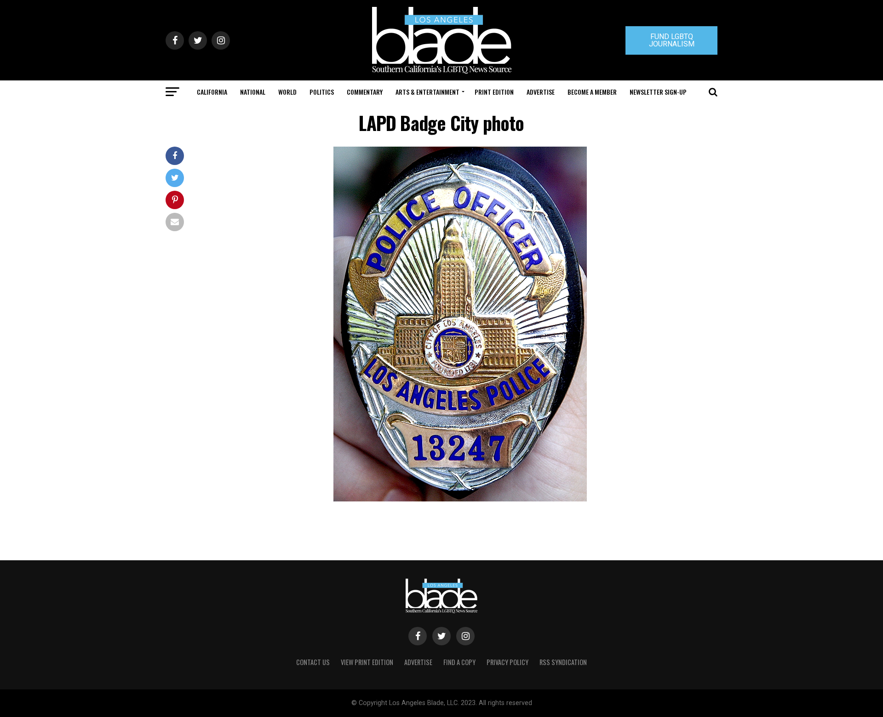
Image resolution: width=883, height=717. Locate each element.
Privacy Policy (507, 662)
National (252, 92)
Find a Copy (459, 662)
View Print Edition (367, 662)
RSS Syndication (563, 662)
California (212, 92)
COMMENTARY (365, 92)
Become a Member (592, 92)
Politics (322, 92)
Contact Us (313, 662)
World (287, 92)
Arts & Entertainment (427, 92)
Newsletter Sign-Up (658, 92)
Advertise (541, 92)
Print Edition (494, 92)
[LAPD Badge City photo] (460, 499)
